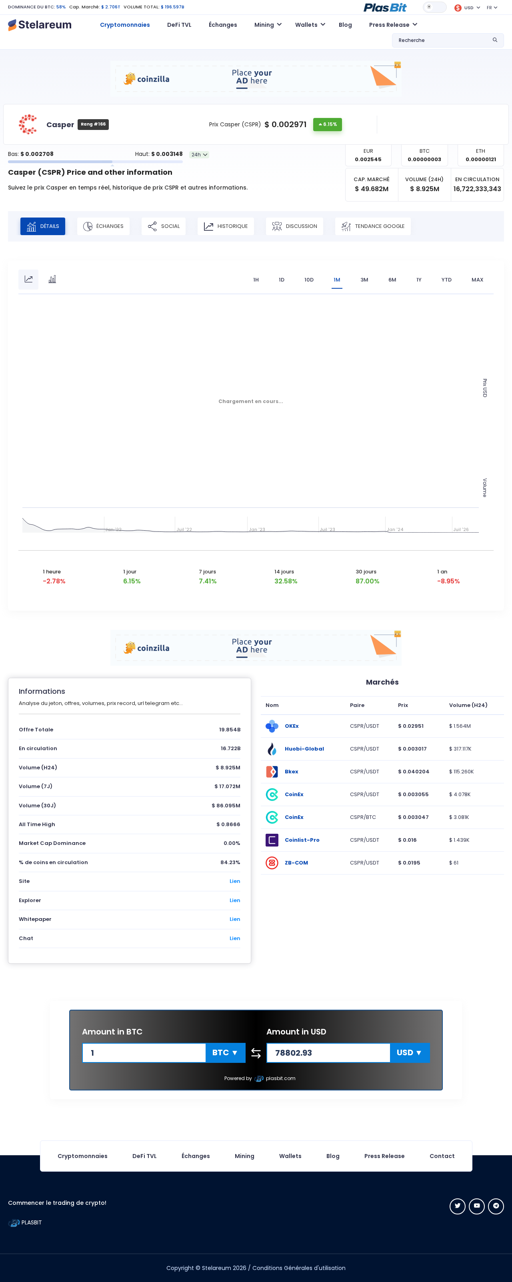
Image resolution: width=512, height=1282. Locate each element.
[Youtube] (477, 1206)
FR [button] (489, 7)
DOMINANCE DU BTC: (31, 7)
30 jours (366, 571)
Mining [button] (264, 25)
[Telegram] (496, 1206)
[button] (385, 7)
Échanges (223, 25)
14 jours (284, 571)
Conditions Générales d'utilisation (299, 1268)
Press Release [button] (389, 25)
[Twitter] (458, 1206)
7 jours (207, 571)
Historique (232, 226)
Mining (244, 1156)
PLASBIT (31, 1222)
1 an (442, 571)
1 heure (52, 571)
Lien (235, 881)
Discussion (301, 226)
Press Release (384, 1156)
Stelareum (216, 1268)
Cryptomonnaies (125, 25)
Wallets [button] (306, 25)
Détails (49, 226)
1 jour (129, 571)
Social (170, 226)
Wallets (290, 1156)
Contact (442, 1156)
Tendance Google (379, 226)
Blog (345, 25)
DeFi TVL (179, 25)
